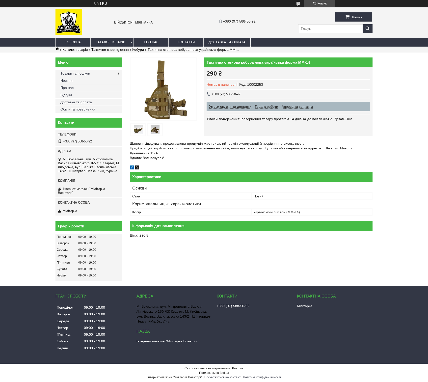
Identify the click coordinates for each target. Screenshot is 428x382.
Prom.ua (237, 368)
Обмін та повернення (77, 109)
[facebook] (132, 168)
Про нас (151, 42)
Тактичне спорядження (110, 50)
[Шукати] (368, 28)
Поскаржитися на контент (222, 377)
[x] (137, 168)
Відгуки (66, 95)
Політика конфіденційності (262, 377)
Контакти (186, 42)
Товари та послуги (75, 73)
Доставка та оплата (227, 42)
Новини (66, 80)
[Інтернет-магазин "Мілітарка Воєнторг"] (68, 34)
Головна (73, 42)
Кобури (138, 50)
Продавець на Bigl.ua (214, 373)
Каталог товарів (110, 42)
